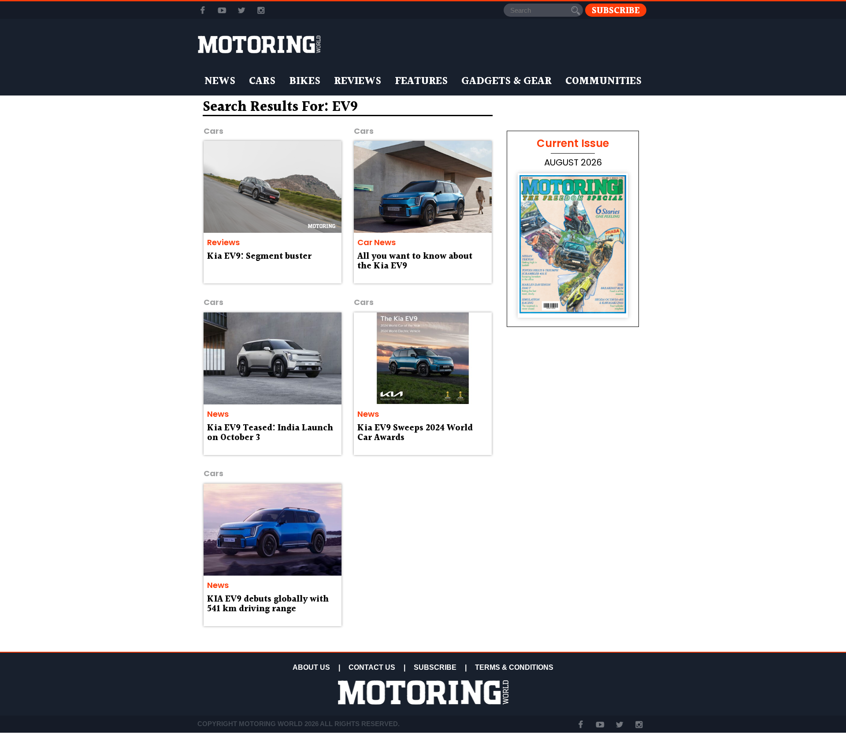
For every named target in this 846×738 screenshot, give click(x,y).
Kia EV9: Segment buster (259, 257)
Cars (262, 81)
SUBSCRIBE (435, 667)
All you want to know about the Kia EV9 (414, 261)
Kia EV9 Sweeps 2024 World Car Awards (415, 433)
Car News (376, 242)
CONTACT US (372, 667)
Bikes (304, 81)
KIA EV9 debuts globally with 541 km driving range (268, 604)
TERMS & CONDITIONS (514, 667)
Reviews (357, 81)
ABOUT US (311, 667)
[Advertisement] (573, 586)
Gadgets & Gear (506, 81)
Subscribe (616, 10)
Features (421, 81)
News (219, 81)
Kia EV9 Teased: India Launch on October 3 (270, 433)
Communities (603, 81)
